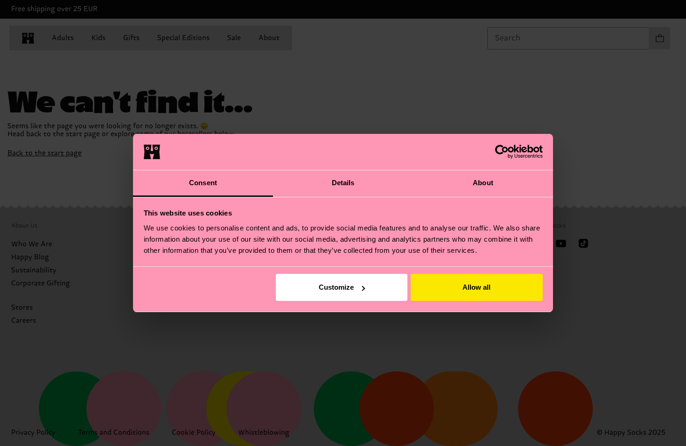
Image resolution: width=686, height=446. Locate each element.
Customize (336, 287)
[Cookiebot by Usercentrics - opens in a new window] (502, 152)
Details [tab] (343, 183)
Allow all (476, 287)
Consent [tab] (203, 183)
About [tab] (483, 183)
